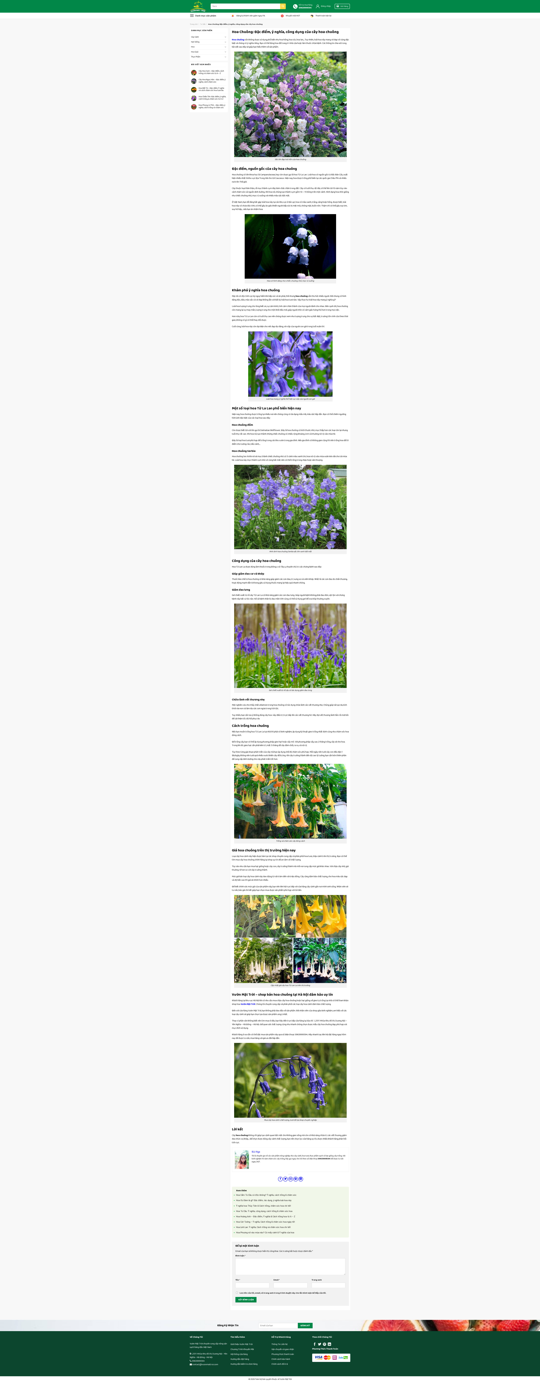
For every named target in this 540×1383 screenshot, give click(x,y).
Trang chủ (194, 24)
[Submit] (283, 6)
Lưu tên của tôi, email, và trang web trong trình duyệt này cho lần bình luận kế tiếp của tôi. (283, 1293)
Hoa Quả (194, 51)
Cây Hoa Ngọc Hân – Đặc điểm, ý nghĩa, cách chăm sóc (212, 80)
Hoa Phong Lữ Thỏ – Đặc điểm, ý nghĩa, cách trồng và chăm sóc (212, 106)
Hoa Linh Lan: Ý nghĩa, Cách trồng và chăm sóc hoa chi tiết (263, 1227)
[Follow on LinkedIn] (329, 1344)
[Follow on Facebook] (314, 1344)
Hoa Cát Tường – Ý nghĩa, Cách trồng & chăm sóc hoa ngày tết (265, 1222)
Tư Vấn (203, 24)
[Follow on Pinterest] (324, 1344)
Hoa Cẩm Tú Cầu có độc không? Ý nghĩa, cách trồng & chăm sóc (266, 1195)
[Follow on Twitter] (319, 1344)
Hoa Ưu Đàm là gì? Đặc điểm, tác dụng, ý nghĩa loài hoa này (263, 1200)
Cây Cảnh (195, 37)
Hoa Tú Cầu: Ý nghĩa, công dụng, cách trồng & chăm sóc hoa (264, 1211)
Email (277, 1280)
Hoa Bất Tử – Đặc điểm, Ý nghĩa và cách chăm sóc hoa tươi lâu (211, 89)
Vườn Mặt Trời (248, 1004)
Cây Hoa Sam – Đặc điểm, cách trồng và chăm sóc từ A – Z (211, 72)
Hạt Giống (195, 41)
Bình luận (240, 1255)
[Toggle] (225, 37)
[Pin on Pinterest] (295, 1179)
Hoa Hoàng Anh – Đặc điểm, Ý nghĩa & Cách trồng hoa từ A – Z (265, 1216)
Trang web (317, 1280)
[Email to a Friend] (290, 1179)
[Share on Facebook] (280, 1179)
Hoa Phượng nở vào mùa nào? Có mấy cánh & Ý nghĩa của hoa (265, 1232)
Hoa (192, 47)
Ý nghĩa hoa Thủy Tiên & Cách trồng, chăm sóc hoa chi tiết (263, 1206)
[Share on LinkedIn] (300, 1179)
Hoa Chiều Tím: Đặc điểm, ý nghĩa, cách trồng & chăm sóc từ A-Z (212, 97)
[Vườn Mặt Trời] (198, 6)
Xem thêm (241, 1190)
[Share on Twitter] (285, 1179)
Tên (237, 1280)
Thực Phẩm (195, 56)
